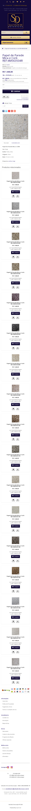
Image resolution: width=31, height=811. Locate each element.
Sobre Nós (5, 701)
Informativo (5, 756)
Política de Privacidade (8, 704)
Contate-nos (5, 717)
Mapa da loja (5, 723)
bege (14, 161)
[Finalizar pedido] (23, 1)
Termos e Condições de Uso (9, 709)
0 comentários (25, 98)
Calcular (25, 106)
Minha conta (5, 748)
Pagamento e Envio (7, 707)
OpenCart (18, 807)
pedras (10, 161)
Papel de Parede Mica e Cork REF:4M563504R (16, 48)
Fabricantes (5, 731)
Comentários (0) (15, 143)
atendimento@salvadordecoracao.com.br (17, 789)
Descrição (6, 143)
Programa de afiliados (8, 737)
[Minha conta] (14, 1)
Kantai (8, 64)
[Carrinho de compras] (20, 1)
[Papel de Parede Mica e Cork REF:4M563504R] (15, 127)
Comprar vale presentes (8, 734)
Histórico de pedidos (7, 750)
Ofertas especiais (6, 740)
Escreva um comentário (23, 99)
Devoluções (5, 720)
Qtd (3, 84)
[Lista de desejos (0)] (17, 1)
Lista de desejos (6, 753)
